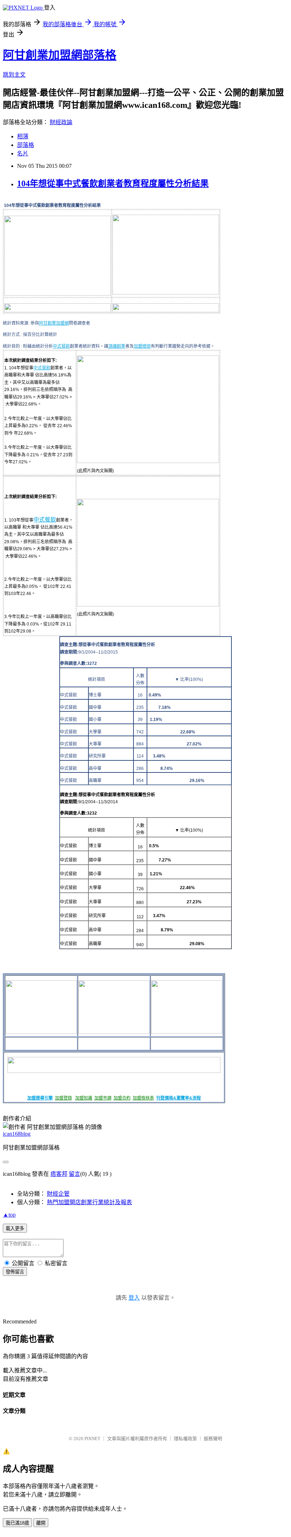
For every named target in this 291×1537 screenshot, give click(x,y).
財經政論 (61, 122)
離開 (40, 1523)
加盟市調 (102, 1098)
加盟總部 (142, 346)
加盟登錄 (63, 1098)
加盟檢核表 (143, 1098)
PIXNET (92, 1438)
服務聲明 (213, 1438)
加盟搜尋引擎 (40, 1098)
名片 (22, 153)
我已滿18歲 (17, 1523)
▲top (9, 1215)
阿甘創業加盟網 (54, 323)
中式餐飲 (61, 346)
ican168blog (17, 1134)
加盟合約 (122, 1098)
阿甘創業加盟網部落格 (59, 55)
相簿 (22, 136)
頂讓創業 (116, 346)
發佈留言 (15, 1271)
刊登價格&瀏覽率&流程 (178, 1098)
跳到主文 (14, 75)
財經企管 (58, 1194)
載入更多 (15, 1228)
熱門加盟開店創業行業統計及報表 (89, 1202)
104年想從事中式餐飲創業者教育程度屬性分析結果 (113, 183)
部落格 (25, 145)
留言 (74, 1174)
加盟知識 (83, 1098)
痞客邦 (58, 1174)
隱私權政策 (185, 1438)
